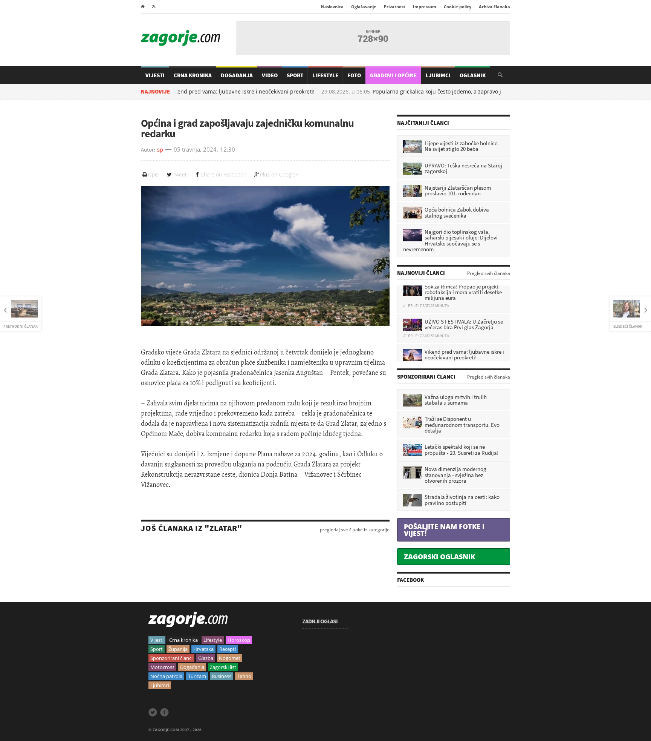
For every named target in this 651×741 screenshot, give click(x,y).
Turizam (197, 676)
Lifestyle (325, 75)
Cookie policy (457, 6)
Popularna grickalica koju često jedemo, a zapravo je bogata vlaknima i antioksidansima (450, 91)
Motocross (162, 667)
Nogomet (229, 658)
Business (221, 676)
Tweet (180, 174)
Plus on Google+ (279, 174)
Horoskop (239, 640)
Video (270, 75)
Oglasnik (473, 75)
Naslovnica (332, 6)
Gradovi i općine (393, 75)
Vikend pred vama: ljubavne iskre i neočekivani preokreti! (209, 91)
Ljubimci (438, 75)
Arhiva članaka (494, 6)
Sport (295, 75)
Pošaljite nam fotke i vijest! (444, 530)
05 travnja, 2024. (196, 149)
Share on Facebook (223, 174)
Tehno (244, 676)
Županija (178, 649)
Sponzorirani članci (171, 658)
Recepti (227, 649)
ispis (153, 174)
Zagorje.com (180, 38)
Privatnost (394, 6)
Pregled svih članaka (488, 273)
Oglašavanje (363, 6)
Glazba (205, 658)
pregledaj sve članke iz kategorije (355, 530)
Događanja (237, 75)
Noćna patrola (166, 676)
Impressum (424, 6)
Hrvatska (203, 649)
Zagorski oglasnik (439, 556)
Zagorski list (223, 667)
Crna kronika (183, 640)
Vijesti (155, 75)
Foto (354, 75)
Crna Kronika (193, 75)
